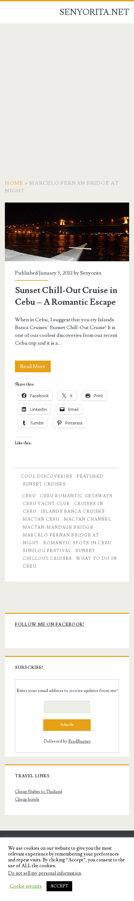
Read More (35, 367)
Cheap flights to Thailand (38, 791)
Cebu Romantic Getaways (76, 496)
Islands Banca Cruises (73, 511)
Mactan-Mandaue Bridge (58, 527)
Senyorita (90, 273)
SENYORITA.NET (94, 12)
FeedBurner (79, 741)
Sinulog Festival (47, 550)
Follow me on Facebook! (50, 624)
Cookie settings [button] (26, 886)
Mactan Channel (87, 519)
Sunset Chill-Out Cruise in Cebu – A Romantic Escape (67, 232)
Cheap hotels (27, 799)
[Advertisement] (67, 93)
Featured (89, 476)
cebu (29, 496)
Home (14, 183)
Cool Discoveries (47, 476)
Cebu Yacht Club (46, 503)
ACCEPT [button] (59, 886)
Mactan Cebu (41, 519)
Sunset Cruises (44, 484)
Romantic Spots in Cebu (77, 543)
